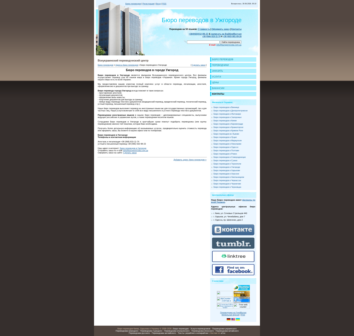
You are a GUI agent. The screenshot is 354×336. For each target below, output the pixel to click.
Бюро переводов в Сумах (225, 160)
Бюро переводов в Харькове (227, 170)
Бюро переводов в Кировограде (228, 124)
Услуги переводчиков (200, 329)
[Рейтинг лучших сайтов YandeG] (225, 308)
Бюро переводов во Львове (226, 134)
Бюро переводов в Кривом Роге (228, 130)
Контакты (236, 29)
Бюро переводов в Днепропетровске (231, 110)
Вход (158, 4)
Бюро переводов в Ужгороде (133, 148)
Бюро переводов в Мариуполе (228, 140)
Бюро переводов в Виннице (226, 107)
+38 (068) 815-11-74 (211, 36)
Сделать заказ (198, 65)
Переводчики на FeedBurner (233, 312)
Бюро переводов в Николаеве (227, 144)
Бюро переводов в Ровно (225, 154)
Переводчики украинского (224, 329)
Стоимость (204, 29)
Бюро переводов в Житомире (227, 114)
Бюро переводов (133, 4)
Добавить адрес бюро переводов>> (189, 160)
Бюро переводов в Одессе (226, 147)
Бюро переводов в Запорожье (228, 117)
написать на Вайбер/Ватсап (226, 34)
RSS (164, 4)
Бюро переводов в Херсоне (226, 174)
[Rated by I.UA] (225, 296)
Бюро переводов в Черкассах (227, 180)
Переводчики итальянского (177, 331)
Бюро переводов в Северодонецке (230, 157)
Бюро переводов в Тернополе (227, 164)
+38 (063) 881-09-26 (232, 36)
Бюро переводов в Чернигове (227, 184)
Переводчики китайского (227, 331)
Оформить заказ (220, 29)
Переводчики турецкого (151, 331)
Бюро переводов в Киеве (225, 120)
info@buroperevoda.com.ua (228, 45)
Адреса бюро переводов (126, 65)
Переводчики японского (202, 331)
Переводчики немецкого (127, 331)
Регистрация (148, 4)
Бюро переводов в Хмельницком (229, 177)
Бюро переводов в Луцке (225, 137)
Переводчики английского (164, 333)
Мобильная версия (230, 315)
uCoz (223, 333)
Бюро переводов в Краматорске (228, 127)
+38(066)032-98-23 (198, 34)
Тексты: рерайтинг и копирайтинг (193, 333)
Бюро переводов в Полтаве (226, 150)
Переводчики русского (139, 333)
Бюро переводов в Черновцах (227, 187)
